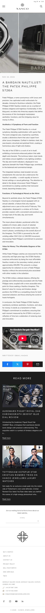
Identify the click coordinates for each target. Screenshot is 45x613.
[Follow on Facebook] (4, 601)
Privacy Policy (9, 564)
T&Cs (5, 576)
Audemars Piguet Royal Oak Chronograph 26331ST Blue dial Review (21, 414)
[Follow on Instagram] (10, 601)
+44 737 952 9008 (12, 591)
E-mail (22, 518)
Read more (6, 438)
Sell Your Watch (9, 568)
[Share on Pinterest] (28, 364)
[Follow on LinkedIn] (22, 601)
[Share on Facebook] (7, 364)
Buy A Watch (8, 552)
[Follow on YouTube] (16, 601)
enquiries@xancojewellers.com (18, 594)
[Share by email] (38, 364)
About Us (6, 556)
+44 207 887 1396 (12, 587)
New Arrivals (8, 572)
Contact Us (7, 560)
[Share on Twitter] (17, 364)
